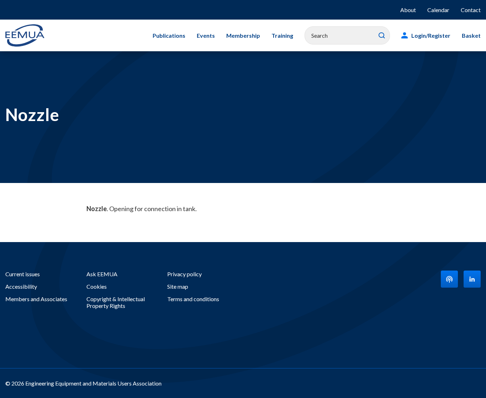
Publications (169, 35)
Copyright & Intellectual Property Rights (115, 302)
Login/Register (430, 35)
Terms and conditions (193, 298)
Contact (471, 9)
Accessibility (21, 286)
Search (381, 35)
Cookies (96, 286)
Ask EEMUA (101, 274)
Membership (243, 35)
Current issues (22, 274)
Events (206, 35)
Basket (471, 35)
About (408, 9)
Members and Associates (36, 298)
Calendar (438, 9)
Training (282, 35)
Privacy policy (184, 274)
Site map (177, 286)
